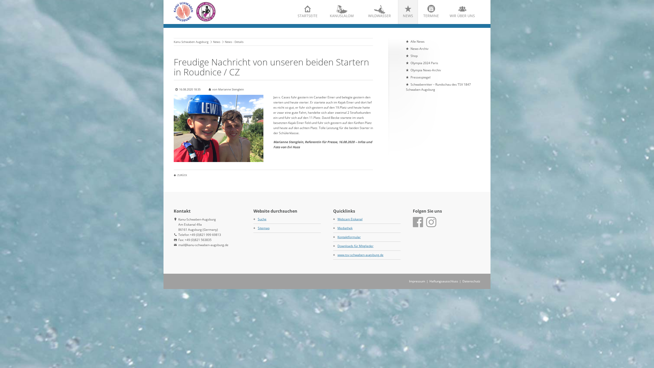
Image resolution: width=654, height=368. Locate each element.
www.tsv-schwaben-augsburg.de (360, 255)
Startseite (308, 15)
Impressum (417, 281)
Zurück (182, 175)
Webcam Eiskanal (350, 219)
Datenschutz (471, 281)
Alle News (418, 41)
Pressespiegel (420, 77)
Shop (414, 56)
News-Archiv (419, 49)
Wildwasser (379, 15)
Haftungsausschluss (443, 281)
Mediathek (345, 228)
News (408, 15)
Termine (431, 15)
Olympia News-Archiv (426, 70)
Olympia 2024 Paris (424, 63)
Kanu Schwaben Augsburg (191, 42)
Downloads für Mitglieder (355, 246)
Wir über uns (462, 15)
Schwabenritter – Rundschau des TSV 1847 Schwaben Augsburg (438, 87)
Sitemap (264, 228)
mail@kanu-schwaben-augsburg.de (203, 245)
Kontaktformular (349, 237)
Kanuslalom (342, 15)
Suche (262, 219)
